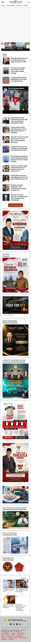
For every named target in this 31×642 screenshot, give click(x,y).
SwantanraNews (19, 636)
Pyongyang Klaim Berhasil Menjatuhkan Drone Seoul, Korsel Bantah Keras (19, 79)
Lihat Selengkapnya (16, 205)
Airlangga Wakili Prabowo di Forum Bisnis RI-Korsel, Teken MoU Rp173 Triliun (19, 60)
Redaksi (23, 630)
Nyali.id (3, 636)
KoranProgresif (23, 638)
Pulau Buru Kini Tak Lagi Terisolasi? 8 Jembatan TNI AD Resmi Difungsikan (22, 48)
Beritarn (8, 634)
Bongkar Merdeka (12, 638)
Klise (2, 634)
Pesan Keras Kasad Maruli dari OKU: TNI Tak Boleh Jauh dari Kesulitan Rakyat (8, 48)
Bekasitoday (20, 634)
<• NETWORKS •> (5, 633)
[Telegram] (17, 624)
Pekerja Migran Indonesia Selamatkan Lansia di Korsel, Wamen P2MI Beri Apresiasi (19, 177)
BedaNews (4, 639)
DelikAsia (3, 638)
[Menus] (2, 2)
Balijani (13, 634)
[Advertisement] (15, 25)
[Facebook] (11, 624)
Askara (13, 633)
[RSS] (20, 624)
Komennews (10, 636)
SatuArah (11, 639)
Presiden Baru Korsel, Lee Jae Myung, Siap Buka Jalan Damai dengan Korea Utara (19, 148)
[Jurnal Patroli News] (16, 2)
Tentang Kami (18, 631)
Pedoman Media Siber (7, 631)
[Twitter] (14, 624)
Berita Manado (20, 633)
